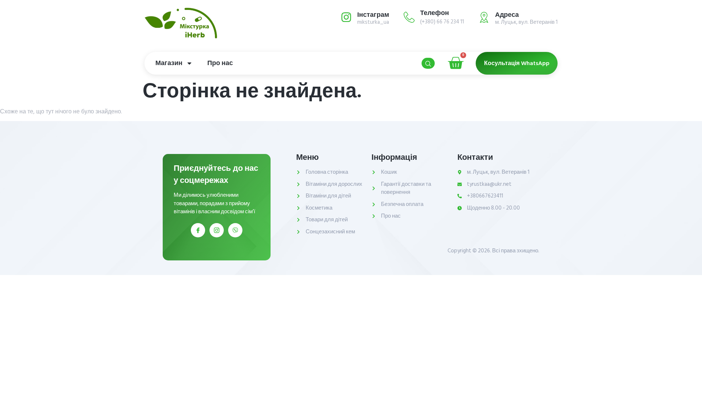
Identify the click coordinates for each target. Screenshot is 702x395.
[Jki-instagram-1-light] (217, 230)
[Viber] (235, 230)
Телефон (434, 13)
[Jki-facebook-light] (198, 230)
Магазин (168, 63)
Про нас (220, 63)
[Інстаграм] (346, 17)
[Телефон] (409, 17)
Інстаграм (373, 15)
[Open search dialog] (428, 63)
